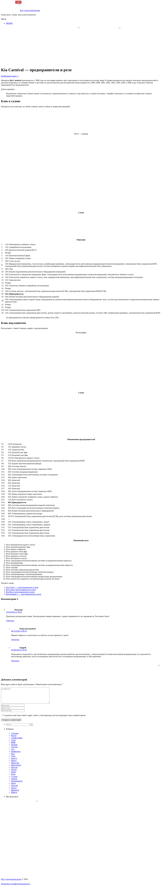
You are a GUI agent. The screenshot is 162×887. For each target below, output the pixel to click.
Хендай (14, 785)
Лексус (14, 758)
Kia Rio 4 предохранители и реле (20, 592)
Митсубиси (16, 765)
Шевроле (15, 790)
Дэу (12, 749)
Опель (14, 770)
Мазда (13, 760)
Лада (13, 756)
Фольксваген (16, 781)
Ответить (10, 621)
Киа (13, 754)
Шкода (14, 792)
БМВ (13, 742)
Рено (13, 774)
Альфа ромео (16, 738)
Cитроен (15, 733)
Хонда (14, 788)
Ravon (13, 735)
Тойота (14, 779)
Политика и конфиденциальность (15, 884)
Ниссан (14, 767)
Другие (14, 747)
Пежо (13, 772)
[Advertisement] (103, 45)
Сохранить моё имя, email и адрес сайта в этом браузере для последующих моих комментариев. (45, 715)
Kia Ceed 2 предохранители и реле (21, 590)
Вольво (14, 745)
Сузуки (14, 776)
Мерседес (15, 763)
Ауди (13, 740)
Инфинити (16, 751)
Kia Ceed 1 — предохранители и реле (22, 587)
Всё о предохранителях (11, 879)
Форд (13, 783)
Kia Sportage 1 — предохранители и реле (23, 594)
